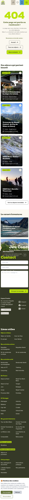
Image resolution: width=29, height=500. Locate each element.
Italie (2, 413)
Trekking (18, 367)
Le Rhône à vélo (5, 432)
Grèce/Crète (19, 410)
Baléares (3, 404)
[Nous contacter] (22, 2)
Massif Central (20, 390)
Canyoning (4, 370)
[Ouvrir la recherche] (13, 2)
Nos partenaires (20, 467)
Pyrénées (18, 393)
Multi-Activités (20, 370)
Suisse (17, 413)
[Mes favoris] (17, 2)
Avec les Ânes (18, 336)
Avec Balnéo (18, 339)
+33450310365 (7, 309)
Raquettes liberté (21, 347)
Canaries (18, 404)
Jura (2, 387)
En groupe (4, 339)
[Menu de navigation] (26, 2)
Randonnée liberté (21, 362)
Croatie (18, 407)
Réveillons (4, 445)
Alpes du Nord (5, 379)
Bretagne (18, 387)
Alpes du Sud (5, 384)
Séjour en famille (6, 336)
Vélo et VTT (4, 367)
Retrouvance (19, 437)
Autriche (18, 401)
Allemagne (4, 401)
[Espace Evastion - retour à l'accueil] (3, 2)
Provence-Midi (5, 393)
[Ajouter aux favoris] (20, 73)
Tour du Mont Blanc (6, 422)
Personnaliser (7, 496)
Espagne (3, 410)
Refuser (17, 492)
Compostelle (4, 437)
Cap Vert (3, 407)
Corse (2, 390)
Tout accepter (7, 492)
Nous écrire (6, 313)
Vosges (18, 384)
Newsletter (4, 472)
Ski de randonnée (21, 352)
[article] (14, 227)
